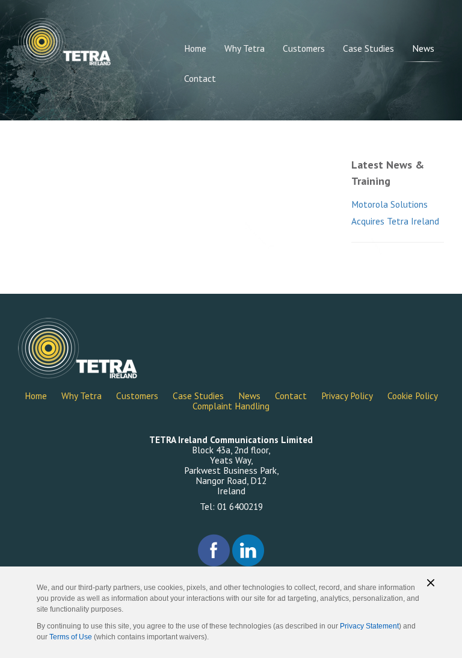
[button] (430, 582)
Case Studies (368, 48)
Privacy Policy (347, 396)
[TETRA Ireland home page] (64, 42)
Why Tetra (244, 48)
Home (195, 48)
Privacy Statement (369, 626)
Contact (200, 78)
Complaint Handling (231, 406)
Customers (304, 48)
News (423, 48)
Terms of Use (70, 637)
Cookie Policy (412, 396)
